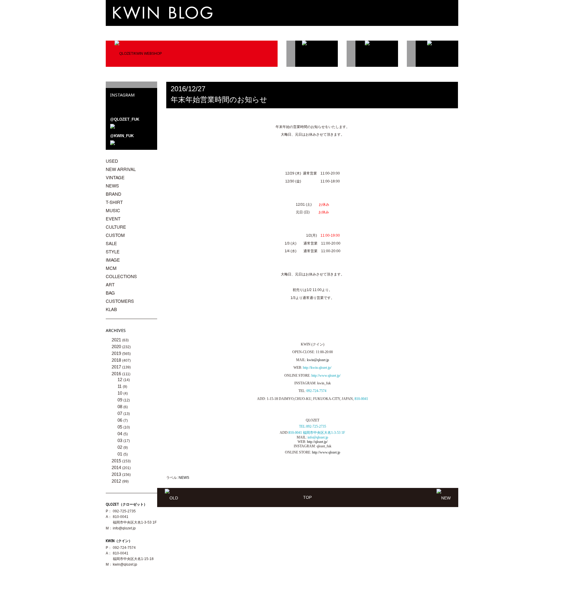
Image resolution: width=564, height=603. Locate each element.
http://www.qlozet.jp (326, 452)
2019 (117, 353)
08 (120, 406)
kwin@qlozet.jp (318, 360)
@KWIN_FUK (122, 136)
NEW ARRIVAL (121, 169)
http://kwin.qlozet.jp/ (317, 368)
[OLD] (171, 497)
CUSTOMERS (120, 301)
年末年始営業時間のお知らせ (219, 99)
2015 (117, 460)
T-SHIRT (114, 202)
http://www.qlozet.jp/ (325, 375)
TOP (307, 497)
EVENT (113, 218)
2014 (117, 467)
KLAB (111, 309)
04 (120, 433)
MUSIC (113, 210)
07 (120, 413)
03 (120, 440)
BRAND (113, 194)
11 (120, 386)
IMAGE (113, 260)
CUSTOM (115, 235)
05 (120, 426)
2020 (117, 346)
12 (120, 379)
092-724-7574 (316, 391)
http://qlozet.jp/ (317, 442)
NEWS (184, 478)
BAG (110, 293)
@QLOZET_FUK (124, 119)
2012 (117, 481)
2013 (117, 474)
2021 (117, 339)
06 (120, 420)
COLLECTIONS (121, 276)
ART (110, 284)
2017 (117, 366)
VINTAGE (115, 177)
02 (120, 447)
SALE (111, 243)
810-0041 (361, 399)
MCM (111, 268)
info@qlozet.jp (124, 528)
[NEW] (444, 497)
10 (120, 393)
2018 (117, 360)
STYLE (113, 251)
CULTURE (116, 227)
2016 (117, 373)
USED (112, 161)
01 (120, 453)
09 (120, 399)
